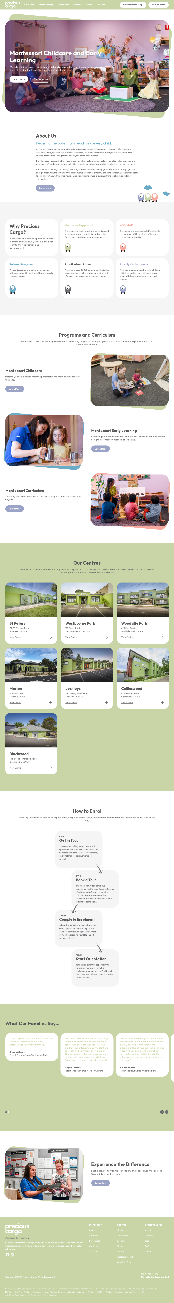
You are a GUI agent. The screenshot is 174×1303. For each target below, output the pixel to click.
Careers (149, 1235)
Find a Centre (158, 4)
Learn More (19, 79)
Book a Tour (101, 1183)
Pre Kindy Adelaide (117, 1289)
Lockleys (121, 1240)
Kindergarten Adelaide (85, 1292)
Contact (149, 1251)
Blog (147, 1240)
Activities (93, 1251)
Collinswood (122, 1235)
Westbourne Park (125, 1256)
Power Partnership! (133, 4)
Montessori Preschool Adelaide (94, 1289)
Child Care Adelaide (104, 1292)
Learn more (45, 188)
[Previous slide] (162, 1112)
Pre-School (94, 1240)
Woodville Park (124, 1262)
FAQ (147, 1246)
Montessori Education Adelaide (43, 1289)
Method (92, 1230)
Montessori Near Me (141, 1292)
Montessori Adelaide (123, 1292)
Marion (120, 1246)
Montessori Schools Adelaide (44, 1292)
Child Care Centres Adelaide (17, 1295)
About (148, 1230)
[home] (12, 5)
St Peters (121, 1251)
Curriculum (94, 1246)
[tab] (6, 1112)
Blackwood (122, 1230)
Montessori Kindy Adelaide (69, 1289)
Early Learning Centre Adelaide (44, 1295)
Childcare (93, 1235)
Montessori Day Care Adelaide (18, 1292)
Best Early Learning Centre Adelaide (141, 1289)
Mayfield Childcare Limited (155, 1276)
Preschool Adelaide (66, 1292)
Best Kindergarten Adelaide (17, 1289)
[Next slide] (166, 1112)
